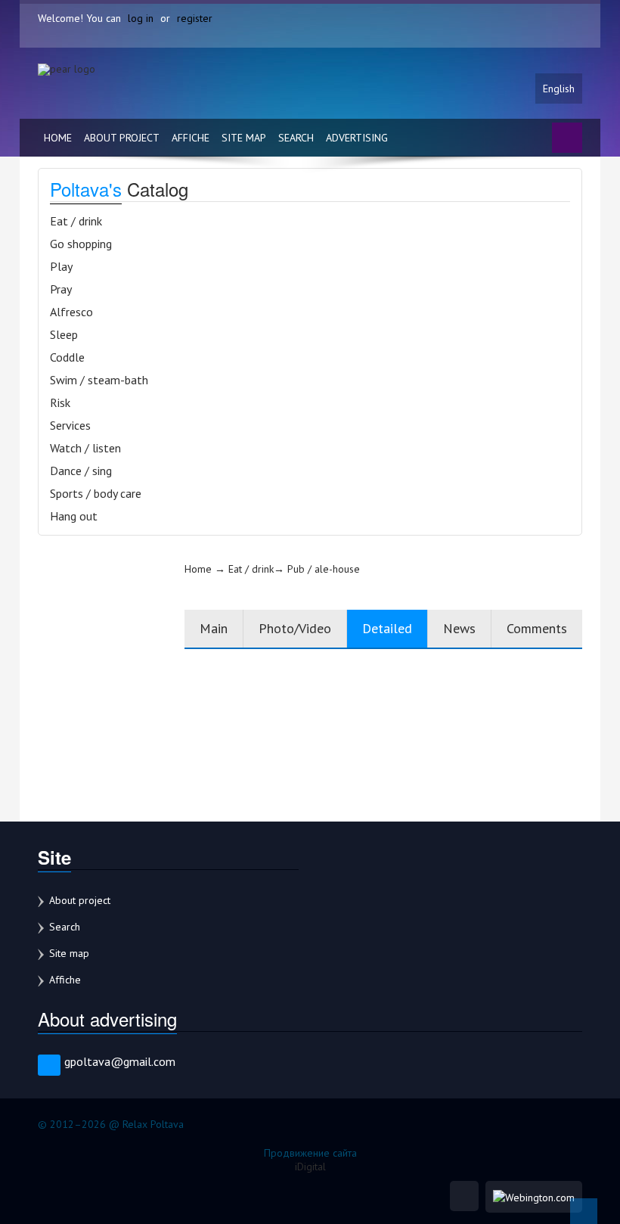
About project (122, 137)
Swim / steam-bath (99, 379)
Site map (244, 137)
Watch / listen (85, 447)
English (559, 88)
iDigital (310, 1166)
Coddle (67, 357)
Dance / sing (81, 470)
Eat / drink (76, 220)
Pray (61, 289)
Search (296, 137)
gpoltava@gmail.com (119, 1061)
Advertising (357, 137)
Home (58, 137)
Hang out (74, 515)
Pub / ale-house (323, 569)
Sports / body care (95, 493)
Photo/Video (295, 628)
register (194, 18)
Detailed (387, 628)
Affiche (190, 137)
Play (61, 266)
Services (70, 425)
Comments (537, 628)
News (459, 628)
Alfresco (71, 311)
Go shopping (81, 243)
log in (140, 18)
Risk (60, 402)
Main (214, 628)
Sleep (64, 334)
